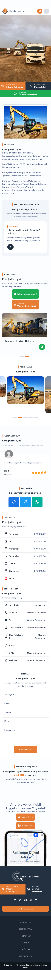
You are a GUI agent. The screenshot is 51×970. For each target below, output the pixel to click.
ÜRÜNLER (25, 949)
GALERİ (25, 942)
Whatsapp (37, 889)
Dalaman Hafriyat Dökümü (19, 341)
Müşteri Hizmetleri (12, 889)
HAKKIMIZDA (25, 929)
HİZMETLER (25, 936)
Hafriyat (32, 779)
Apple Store (27, 817)
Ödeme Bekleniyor (36, 612)
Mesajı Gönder (25, 749)
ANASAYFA (25, 922)
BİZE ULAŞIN (25, 956)
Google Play (27, 826)
